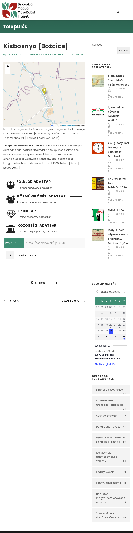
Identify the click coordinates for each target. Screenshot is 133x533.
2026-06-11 (116, 248)
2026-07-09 (116, 161)
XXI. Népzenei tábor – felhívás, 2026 (117, 183)
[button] (44, 91)
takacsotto (116, 222)
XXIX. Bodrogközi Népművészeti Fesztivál (108, 356)
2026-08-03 (116, 90)
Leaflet (56, 125)
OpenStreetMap (68, 125)
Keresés (97, 45)
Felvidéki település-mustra (46, 54)
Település (78, 54)
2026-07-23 (116, 125)
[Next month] (125, 292)
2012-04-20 (14, 54)
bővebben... (10, 168)
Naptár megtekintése (105, 364)
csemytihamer (116, 98)
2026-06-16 (116, 192)
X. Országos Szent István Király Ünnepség (118, 80)
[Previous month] (97, 292)
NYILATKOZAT (117, 210)
